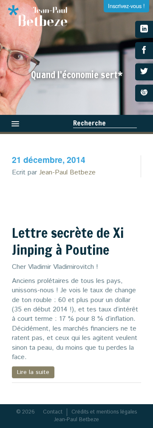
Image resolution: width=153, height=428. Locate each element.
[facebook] (144, 50)
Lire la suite (33, 372)
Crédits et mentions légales (104, 412)
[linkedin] (144, 29)
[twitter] (144, 71)
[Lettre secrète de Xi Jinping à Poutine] (111, 203)
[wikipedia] (144, 93)
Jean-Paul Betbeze (67, 172)
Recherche (89, 123)
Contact (52, 412)
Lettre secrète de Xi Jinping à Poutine (68, 241)
